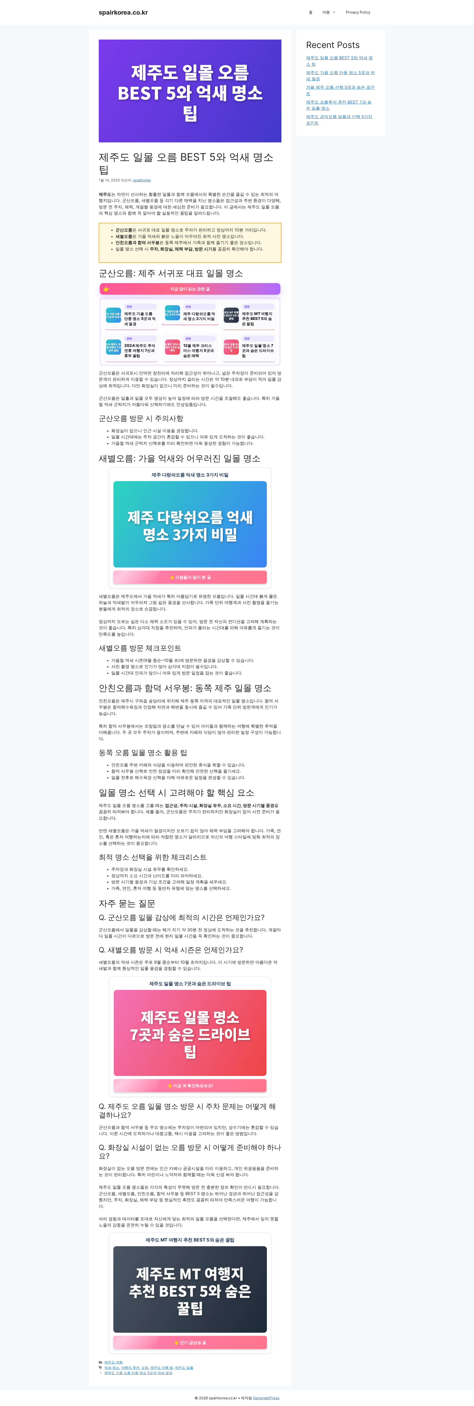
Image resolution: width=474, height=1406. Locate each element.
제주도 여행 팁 (161, 1367)
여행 (326, 12)
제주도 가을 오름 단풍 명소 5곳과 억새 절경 (138, 1373)
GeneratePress (266, 1398)
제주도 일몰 (184, 1367)
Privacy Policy (358, 12)
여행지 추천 (130, 1367)
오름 (144, 1367)
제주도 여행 (113, 1362)
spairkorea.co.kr (123, 12)
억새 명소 (111, 1367)
